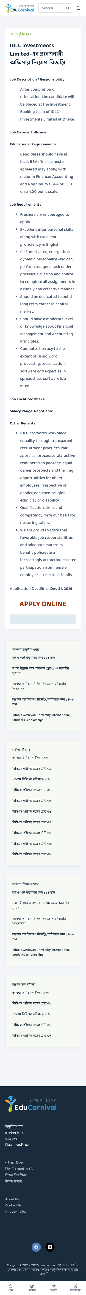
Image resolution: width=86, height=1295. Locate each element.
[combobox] (51, 8)
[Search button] (67, 8)
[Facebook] (36, 1247)
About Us (12, 1199)
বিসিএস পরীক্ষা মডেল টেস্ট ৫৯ (31, 769)
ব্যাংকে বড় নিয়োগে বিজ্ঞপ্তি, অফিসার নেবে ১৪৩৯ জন (43, 702)
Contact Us (13, 1205)
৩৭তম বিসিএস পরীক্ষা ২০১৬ (30, 758)
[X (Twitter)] (50, 1247)
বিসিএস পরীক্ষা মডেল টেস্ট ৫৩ (32, 844)
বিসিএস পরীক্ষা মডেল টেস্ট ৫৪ (31, 833)
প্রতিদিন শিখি (14, 1133)
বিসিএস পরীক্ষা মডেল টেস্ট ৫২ (31, 854)
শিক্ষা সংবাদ (13, 1182)
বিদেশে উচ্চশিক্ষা (17, 1145)
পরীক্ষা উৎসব (14, 1163)
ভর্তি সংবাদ (13, 1139)
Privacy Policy (16, 1212)
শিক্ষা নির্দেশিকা (16, 1175)
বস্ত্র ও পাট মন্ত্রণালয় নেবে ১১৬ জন (33, 657)
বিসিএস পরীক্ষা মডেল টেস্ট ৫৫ (31, 822)
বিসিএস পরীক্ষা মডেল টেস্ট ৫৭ (31, 801)
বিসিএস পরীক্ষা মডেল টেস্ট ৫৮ (31, 790)
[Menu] (79, 8)
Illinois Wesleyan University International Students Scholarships (41, 717)
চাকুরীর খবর (23, 34)
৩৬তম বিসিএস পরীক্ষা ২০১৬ (31, 779)
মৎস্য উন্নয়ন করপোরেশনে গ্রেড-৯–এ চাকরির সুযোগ (40, 671)
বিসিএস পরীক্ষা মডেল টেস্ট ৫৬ (31, 811)
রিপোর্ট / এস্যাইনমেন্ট (19, 1169)
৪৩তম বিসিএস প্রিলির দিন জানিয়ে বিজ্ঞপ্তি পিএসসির (39, 686)
